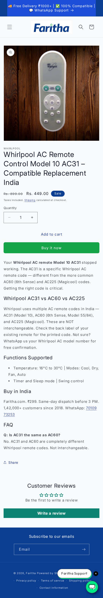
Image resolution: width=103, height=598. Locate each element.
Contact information (54, 587)
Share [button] (13, 462)
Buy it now (51, 248)
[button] (9, 27)
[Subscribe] (84, 549)
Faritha (31, 573)
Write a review (51, 513)
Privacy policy (26, 580)
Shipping (29, 200)
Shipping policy (80, 580)
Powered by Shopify (51, 573)
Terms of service (52, 580)
